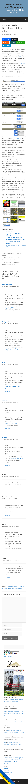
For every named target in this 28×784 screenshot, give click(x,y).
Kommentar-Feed (8, 772)
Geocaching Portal (7, 284)
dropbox (6, 253)
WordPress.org (7, 774)
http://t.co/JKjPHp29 (17, 458)
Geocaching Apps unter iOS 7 (14, 237)
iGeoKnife (22, 63)
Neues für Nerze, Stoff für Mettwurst (14, 6)
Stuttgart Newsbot (7, 322)
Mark (3, 363)
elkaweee (4, 400)
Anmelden (6, 768)
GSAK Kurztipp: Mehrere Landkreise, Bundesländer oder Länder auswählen (16, 241)
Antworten (7, 313)
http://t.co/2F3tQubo (10, 308)
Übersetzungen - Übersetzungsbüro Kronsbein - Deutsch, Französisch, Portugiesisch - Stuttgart (13, 759)
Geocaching (12, 253)
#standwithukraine (5, 778)
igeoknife (22, 253)
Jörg (5, 742)
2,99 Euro (18, 139)
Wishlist (6, 763)
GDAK (20, 57)
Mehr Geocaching (8, 656)
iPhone (4, 255)
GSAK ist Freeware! (11, 232)
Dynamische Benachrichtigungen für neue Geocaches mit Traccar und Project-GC (14, 713)
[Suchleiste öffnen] (26, 19)
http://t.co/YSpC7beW (11, 423)
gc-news (4, 437)
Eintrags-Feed (7, 770)
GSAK (17, 253)
